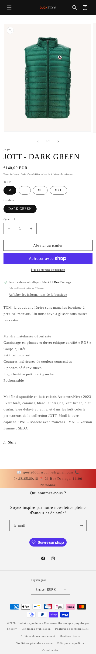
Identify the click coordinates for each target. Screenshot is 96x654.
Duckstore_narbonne (30, 623)
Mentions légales (70, 636)
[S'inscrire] (81, 525)
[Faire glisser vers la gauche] (38, 141)
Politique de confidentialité (72, 628)
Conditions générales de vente (34, 643)
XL (40, 190)
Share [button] (12, 442)
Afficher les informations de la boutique (38, 294)
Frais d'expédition (31, 174)
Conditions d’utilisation (36, 628)
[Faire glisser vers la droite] (58, 141)
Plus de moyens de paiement (48, 269)
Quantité (9, 219)
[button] (9, 7)
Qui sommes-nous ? (48, 493)
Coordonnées (50, 650)
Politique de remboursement (38, 636)
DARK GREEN (20, 209)
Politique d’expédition (71, 643)
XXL (58, 190)
